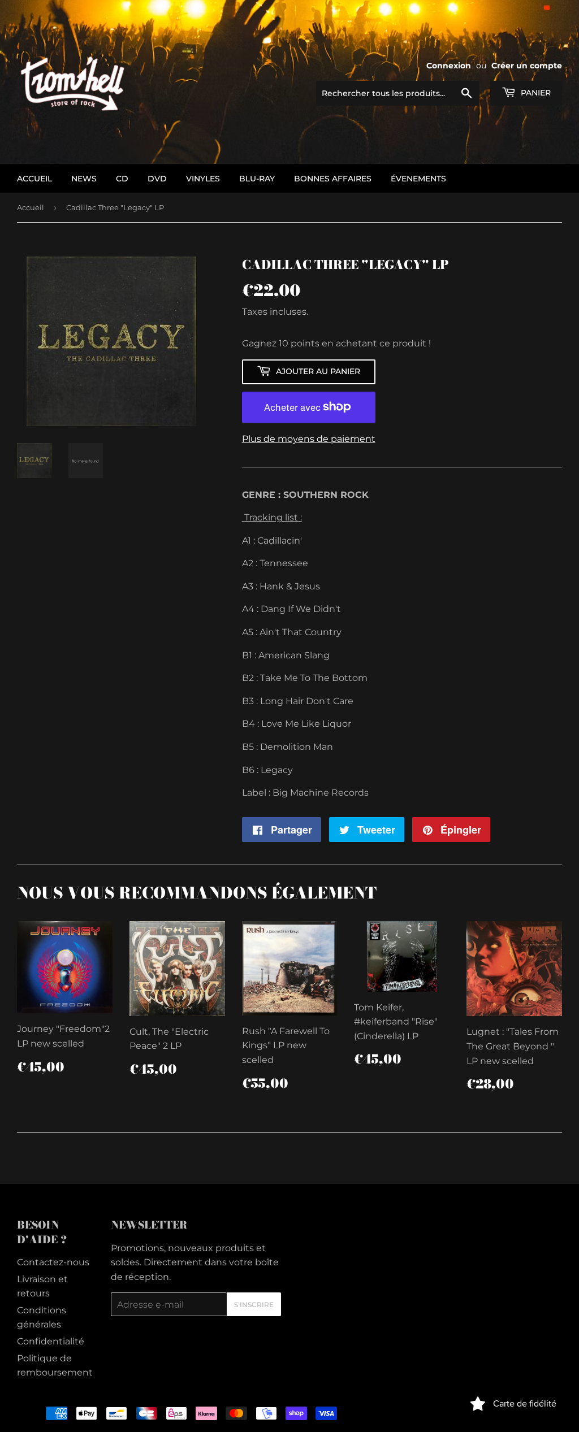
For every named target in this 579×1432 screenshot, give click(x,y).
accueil (34, 178)
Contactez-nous (53, 1262)
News (84, 178)
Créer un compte (526, 65)
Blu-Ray (257, 178)
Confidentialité (50, 1341)
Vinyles (203, 178)
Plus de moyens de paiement (308, 438)
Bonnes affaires (332, 178)
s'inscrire (254, 1304)
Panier (534, 93)
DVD (157, 178)
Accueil (30, 207)
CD (122, 178)
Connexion (448, 65)
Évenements (418, 178)
